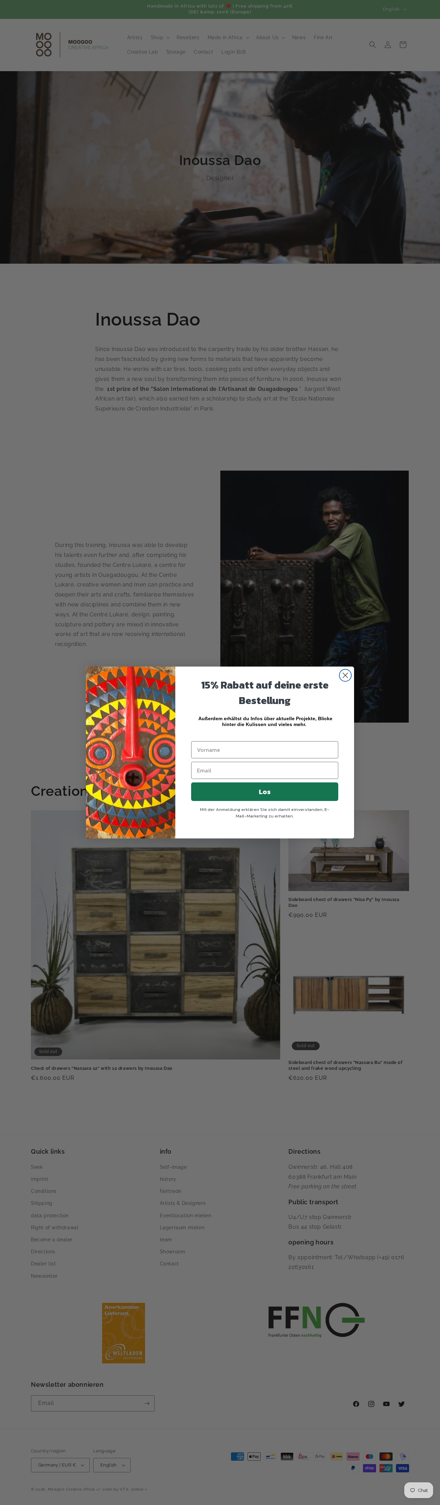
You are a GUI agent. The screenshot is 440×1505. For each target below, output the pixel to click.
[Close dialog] (345, 675)
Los (265, 792)
